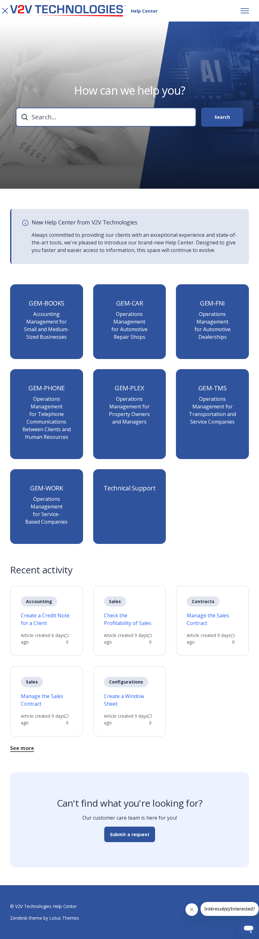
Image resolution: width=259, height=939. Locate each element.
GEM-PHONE (46, 388)
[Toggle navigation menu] (244, 10)
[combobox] (106, 117)
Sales (115, 601)
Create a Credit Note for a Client (45, 619)
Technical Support (130, 488)
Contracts (203, 601)
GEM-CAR (129, 303)
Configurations (126, 682)
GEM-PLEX (129, 388)
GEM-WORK (46, 488)
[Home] (68, 10)
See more (22, 748)
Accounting (39, 601)
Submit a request (129, 834)
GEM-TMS (212, 388)
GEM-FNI (212, 303)
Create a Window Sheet (124, 700)
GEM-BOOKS (46, 303)
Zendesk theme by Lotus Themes (44, 918)
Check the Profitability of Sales (127, 619)
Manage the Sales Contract (208, 619)
